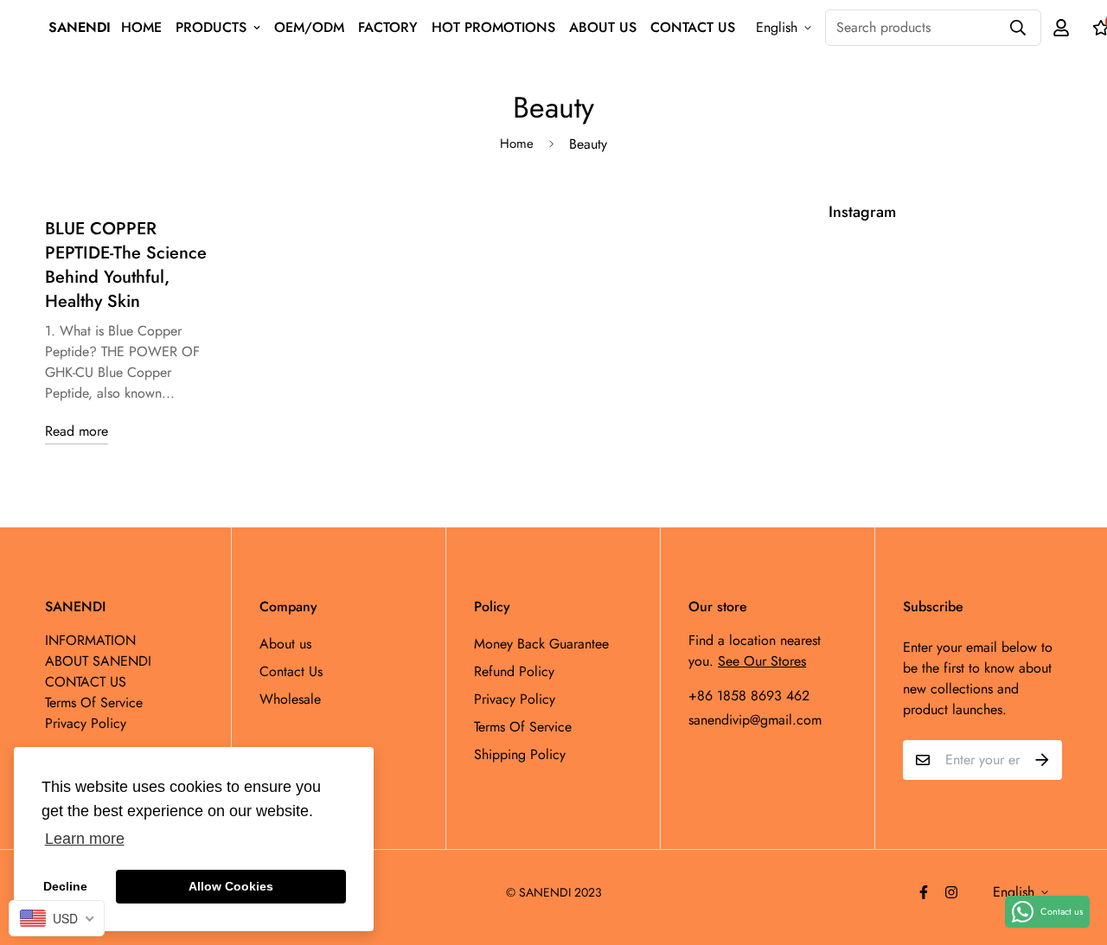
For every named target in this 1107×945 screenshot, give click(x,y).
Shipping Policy (520, 754)
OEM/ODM (309, 27)
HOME (141, 27)
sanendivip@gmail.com (755, 720)
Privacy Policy (514, 699)
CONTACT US (692, 27)
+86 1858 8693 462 (748, 696)
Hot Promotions (493, 27)
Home (517, 143)
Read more (76, 431)
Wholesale (290, 699)
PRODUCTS (211, 27)
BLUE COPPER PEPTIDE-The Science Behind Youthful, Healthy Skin (126, 265)
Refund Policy (514, 671)
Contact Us (291, 671)
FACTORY (388, 27)
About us (285, 644)
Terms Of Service (523, 727)
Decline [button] (65, 886)
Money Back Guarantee (541, 644)
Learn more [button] (85, 838)
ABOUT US (603, 27)
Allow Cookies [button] (231, 886)
